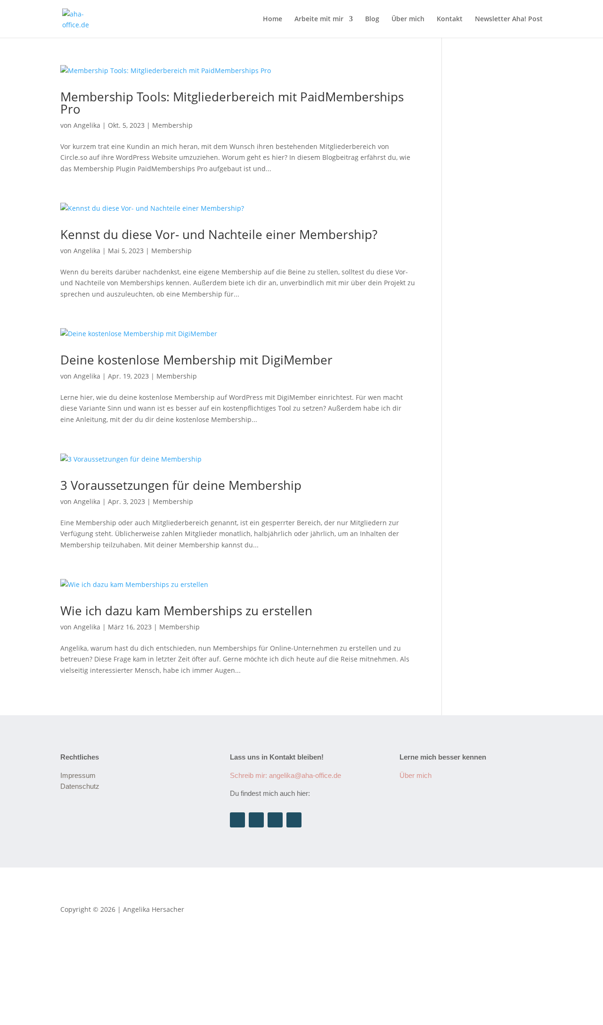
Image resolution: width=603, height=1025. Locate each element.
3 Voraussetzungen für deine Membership (181, 485)
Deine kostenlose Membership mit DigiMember (196, 359)
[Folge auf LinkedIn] (256, 819)
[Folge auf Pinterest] (294, 819)
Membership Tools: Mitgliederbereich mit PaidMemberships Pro (232, 102)
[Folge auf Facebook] (275, 819)
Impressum (78, 775)
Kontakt (450, 19)
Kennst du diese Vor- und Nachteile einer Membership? (218, 234)
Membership (172, 125)
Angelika (86, 125)
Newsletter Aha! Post (509, 19)
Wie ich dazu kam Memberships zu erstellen (186, 610)
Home (272, 19)
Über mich (407, 19)
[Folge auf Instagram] (237, 819)
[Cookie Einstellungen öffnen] (70, 1019)
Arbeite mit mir (318, 19)
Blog (372, 19)
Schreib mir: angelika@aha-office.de (285, 775)
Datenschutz (79, 786)
